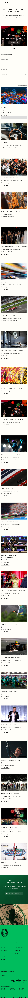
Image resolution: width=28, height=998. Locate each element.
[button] (13, 48)
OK (22, 975)
